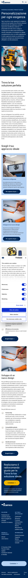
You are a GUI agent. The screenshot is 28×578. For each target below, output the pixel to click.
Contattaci (11, 483)
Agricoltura (18, 524)
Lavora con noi (19, 541)
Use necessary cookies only (14, 319)
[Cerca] (22, 2)
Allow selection (14, 314)
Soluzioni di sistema (7, 522)
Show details (19, 305)
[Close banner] (25, 257)
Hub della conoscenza (5, 533)
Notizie (17, 539)
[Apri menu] (26, 2)
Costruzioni (18, 516)
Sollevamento (18, 522)
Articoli (3, 537)
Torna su (25, 573)
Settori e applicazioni (18, 513)
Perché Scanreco (19, 535)
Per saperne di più (11, 191)
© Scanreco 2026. (6, 547)
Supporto (17, 537)
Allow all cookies (14, 310)
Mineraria (17, 518)
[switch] (24, 289)
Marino (17, 525)
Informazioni (19, 532)
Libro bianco (4, 538)
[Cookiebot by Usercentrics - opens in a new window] (16, 258)
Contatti (17, 543)
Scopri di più (9, 339)
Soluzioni (4, 512)
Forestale (17, 520)
